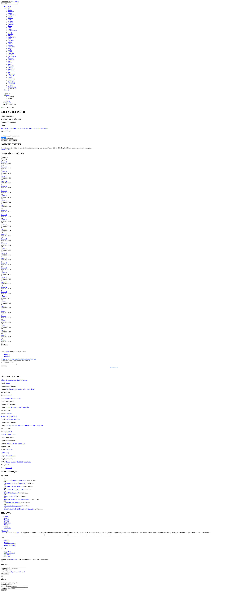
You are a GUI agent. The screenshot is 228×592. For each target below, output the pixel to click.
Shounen (10, 67)
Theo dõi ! (7, 90)
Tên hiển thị (4, 588)
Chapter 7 (3, 311)
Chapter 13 (4, 282)
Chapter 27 (4, 215)
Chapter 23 (4, 234)
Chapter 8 (3, 306)
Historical (10, 34)
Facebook (7, 356)
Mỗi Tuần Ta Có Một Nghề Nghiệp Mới (15, 509)
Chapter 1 (3, 340)
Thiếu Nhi (11, 75)
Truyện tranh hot (39, 535)
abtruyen (124, 535)
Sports (9, 72)
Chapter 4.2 (9, 468)
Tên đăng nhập (5, 568)
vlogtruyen (106, 535)
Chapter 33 (4, 186)
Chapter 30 (4, 200)
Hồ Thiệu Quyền (10, 456)
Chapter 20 (4, 248)
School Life (11, 59)
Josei (9, 38)
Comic (10, 19)
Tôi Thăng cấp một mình (11, 480)
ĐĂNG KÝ (4, 590)
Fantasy (10, 29)
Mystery (10, 51)
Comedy (10, 18)
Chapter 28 (4, 210)
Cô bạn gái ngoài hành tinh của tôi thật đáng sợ (14, 380)
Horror (10, 35)
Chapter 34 (4, 181)
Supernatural (11, 74)
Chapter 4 (3, 325)
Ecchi (9, 27)
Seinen (10, 63)
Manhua (10, 43)
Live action (11, 40)
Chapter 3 (3, 330)
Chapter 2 (3, 335)
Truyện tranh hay (50, 535)
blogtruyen (98, 535)
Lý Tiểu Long (5, 452)
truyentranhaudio (116, 535)
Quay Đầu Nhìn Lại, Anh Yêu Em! (11, 398)
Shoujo (10, 64)
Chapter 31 (4, 195)
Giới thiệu (7, 540)
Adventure (11, 11)
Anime (10, 13)
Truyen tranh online (15, 535)
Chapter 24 (4, 229)
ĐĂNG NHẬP (4, 573)
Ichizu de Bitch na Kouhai (8, 434)
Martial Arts (11, 46)
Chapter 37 (4, 167)
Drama (10, 26)
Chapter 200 (22, 480)
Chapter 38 (4, 162)
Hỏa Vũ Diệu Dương (10, 490)
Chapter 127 (9, 449)
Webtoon (10, 85)
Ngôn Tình (11, 53)
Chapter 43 (9, 413)
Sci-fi (9, 61)
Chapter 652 (17, 506)
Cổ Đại (10, 16)
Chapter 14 (4, 277)
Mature (10, 48)
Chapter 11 (4, 292)
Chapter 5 (3, 320)
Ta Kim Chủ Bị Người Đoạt (9, 416)
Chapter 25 (4, 224)
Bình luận (7, 354)
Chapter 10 (4, 296)
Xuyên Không (12, 87)
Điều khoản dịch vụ (9, 545)
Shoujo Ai (11, 66)
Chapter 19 (4, 253)
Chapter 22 (4, 239)
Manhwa (10, 45)
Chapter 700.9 (13, 496)
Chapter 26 (4, 219)
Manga (10, 42)
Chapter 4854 (21, 483)
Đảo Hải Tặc (8, 493)
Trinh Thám (11, 79)
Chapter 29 (4, 205)
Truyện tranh (4, 535)
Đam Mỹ (10, 22)
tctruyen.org (14, 559)
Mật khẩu (3, 570)
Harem (10, 32)
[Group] (9, 553)
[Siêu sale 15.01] (6, 149)
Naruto (6, 496)
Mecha (10, 50)
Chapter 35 (4, 176)
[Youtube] (7, 554)
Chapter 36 (4, 171)
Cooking (10, 21)
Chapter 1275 (20, 486)
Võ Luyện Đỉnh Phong (10, 483)
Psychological (12, 56)
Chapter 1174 (16, 493)
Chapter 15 (4, 272)
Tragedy (10, 77)
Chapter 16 (4, 268)
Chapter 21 (4, 244)
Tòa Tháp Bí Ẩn (9, 506)
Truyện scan (11, 83)
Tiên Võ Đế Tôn (9, 502)
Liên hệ (6, 542)
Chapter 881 (26, 499)
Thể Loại (6, 8)
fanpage (5, 136)
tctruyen (17, 532)
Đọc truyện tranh (28, 535)
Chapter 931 (30, 509)
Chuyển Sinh (11, 14)
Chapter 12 (4, 287)
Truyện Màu (11, 82)
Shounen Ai (11, 69)
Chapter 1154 (20, 490)
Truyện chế (11, 80)
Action (10, 10)
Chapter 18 (4, 258)
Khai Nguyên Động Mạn (13, 419)
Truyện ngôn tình (62, 535)
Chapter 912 (17, 502)
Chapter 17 (4, 263)
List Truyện (7, 6)
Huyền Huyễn (12, 37)
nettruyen (90, 535)
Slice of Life (11, 71)
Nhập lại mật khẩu (6, 586)
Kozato (8, 383)
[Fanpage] (7, 551)
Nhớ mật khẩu (6, 572)
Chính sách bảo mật (9, 543)
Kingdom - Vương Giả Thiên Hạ (13, 499)
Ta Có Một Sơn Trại (10, 486)
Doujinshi (10, 24)
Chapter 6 (3, 316)
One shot (10, 54)
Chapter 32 (4, 191)
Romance (10, 58)
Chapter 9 (3, 301)
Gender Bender (12, 30)
